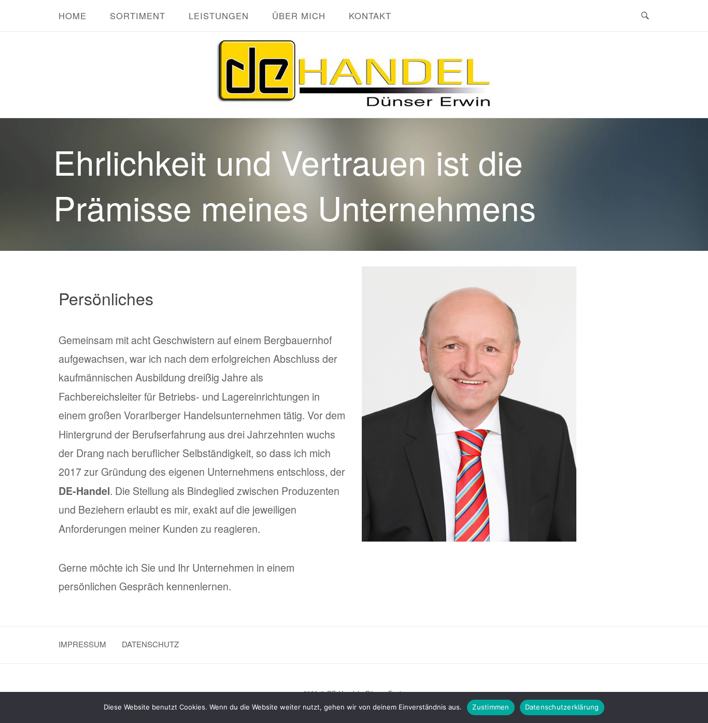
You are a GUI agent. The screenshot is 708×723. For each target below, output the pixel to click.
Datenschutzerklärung (562, 707)
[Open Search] (645, 15)
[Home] (354, 110)
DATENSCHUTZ (150, 644)
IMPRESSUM (82, 644)
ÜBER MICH (298, 15)
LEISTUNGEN (219, 15)
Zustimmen (490, 707)
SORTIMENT (137, 15)
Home (73, 15)
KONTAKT (370, 15)
